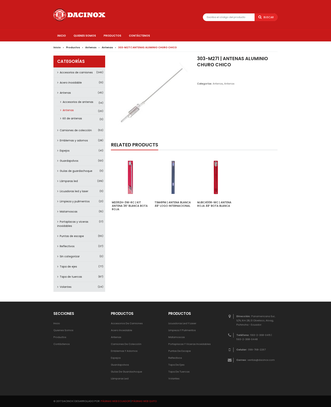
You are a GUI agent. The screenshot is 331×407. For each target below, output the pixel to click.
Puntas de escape (72, 236)
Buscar (269, 17)
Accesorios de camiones (76, 72)
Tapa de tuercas (71, 277)
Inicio (57, 47)
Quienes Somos (63, 330)
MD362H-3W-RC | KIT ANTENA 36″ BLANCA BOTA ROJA (130, 206)
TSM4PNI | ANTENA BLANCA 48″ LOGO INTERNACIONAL (173, 204)
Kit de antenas (72, 118)
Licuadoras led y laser (74, 191)
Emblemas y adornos (74, 140)
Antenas (90, 47)
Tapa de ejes (68, 266)
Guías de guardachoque (76, 171)
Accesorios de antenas (78, 102)
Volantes (65, 287)
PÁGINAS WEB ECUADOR (115, 401)
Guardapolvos (69, 161)
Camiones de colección (76, 130)
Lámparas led (69, 181)
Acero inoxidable (71, 83)
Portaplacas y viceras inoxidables (72, 224)
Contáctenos (61, 344)
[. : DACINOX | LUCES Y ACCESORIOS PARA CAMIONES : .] (79, 14)
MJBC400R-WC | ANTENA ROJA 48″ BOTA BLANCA (214, 204)
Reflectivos (67, 246)
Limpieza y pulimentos (75, 201)
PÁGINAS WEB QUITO (144, 401)
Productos (73, 47)
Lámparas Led (120, 378)
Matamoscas (68, 211)
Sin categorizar (70, 256)
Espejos (65, 151)
